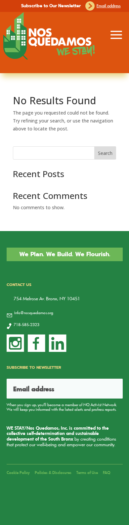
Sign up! (109, 389)
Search (105, 153)
